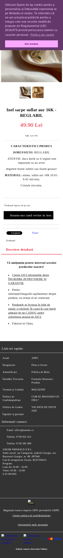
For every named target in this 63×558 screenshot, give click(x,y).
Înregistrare (9, 365)
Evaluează (10, 240)
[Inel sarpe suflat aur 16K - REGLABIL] (31, 81)
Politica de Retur (40, 372)
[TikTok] (21, 482)
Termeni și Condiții (13, 389)
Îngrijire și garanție (13, 414)
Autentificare (10, 372)
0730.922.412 (23, 437)
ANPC (34, 358)
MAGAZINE (38, 389)
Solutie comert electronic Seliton (31, 549)
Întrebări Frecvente (13, 379)
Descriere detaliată (19, 249)
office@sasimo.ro (24, 430)
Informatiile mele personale (33, 524)
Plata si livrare (39, 365)
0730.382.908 (23, 443)
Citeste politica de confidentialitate (32, 515)
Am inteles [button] (31, 43)
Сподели (15, 233)
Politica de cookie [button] (42, 34)
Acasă (6, 358)
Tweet (35, 233)
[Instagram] (14, 482)
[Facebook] (6, 482)
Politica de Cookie (13, 407)
